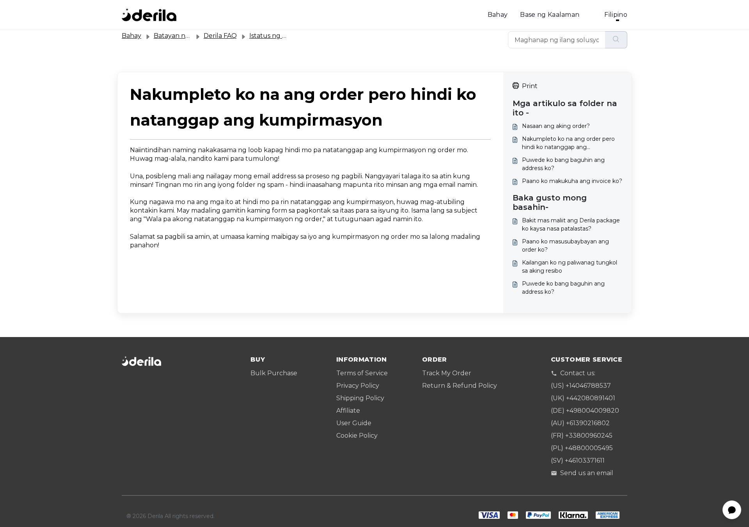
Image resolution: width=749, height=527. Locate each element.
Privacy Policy (357, 385)
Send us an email (586, 473)
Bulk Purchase (273, 373)
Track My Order (446, 373)
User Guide (353, 423)
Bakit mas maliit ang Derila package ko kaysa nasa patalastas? (571, 224)
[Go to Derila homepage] (149, 14)
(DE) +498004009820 (585, 410)
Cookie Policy (357, 435)
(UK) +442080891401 (583, 398)
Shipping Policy (360, 398)
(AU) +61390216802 (580, 423)
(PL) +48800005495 (582, 448)
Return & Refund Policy (459, 385)
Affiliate (348, 410)
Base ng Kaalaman (549, 14)
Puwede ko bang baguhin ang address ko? (563, 164)
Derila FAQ (220, 35)
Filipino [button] (615, 14)
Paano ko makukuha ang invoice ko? (572, 181)
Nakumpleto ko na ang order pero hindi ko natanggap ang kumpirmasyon (568, 143)
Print (530, 86)
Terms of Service (362, 373)
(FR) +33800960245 (581, 435)
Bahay (498, 14)
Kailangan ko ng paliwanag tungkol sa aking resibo (569, 266)
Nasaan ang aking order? (556, 126)
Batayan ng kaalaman (188, 35)
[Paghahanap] (616, 39)
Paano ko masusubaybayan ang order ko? (565, 245)
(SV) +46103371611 (578, 460)
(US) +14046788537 (581, 385)
